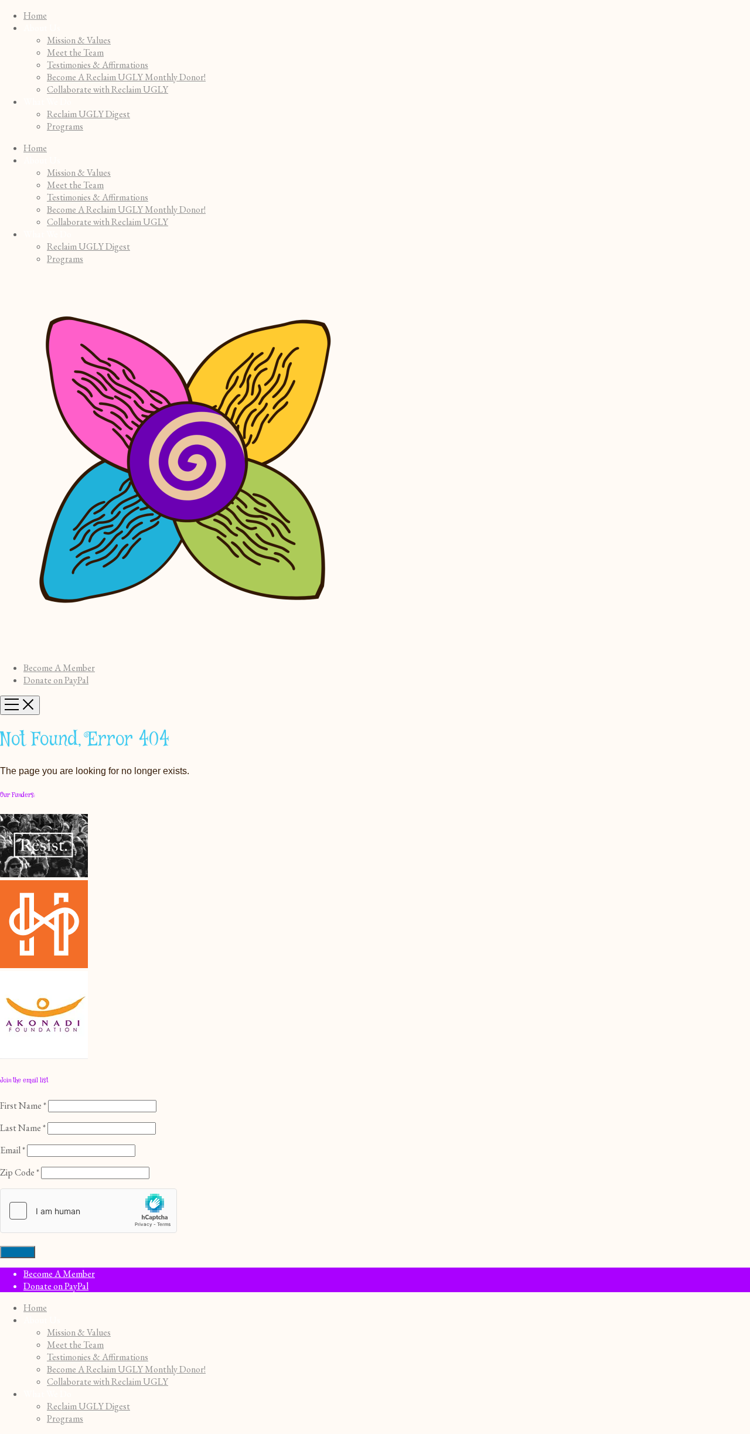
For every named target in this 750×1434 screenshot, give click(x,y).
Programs (65, 126)
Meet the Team (75, 52)
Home (35, 15)
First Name (23, 1105)
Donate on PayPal (55, 680)
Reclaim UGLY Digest (88, 114)
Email (12, 1150)
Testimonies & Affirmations (97, 65)
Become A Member (59, 668)
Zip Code (19, 1172)
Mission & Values (79, 40)
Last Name (23, 1128)
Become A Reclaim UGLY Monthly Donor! (126, 77)
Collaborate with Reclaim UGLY (107, 89)
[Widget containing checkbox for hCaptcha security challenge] (88, 1210)
